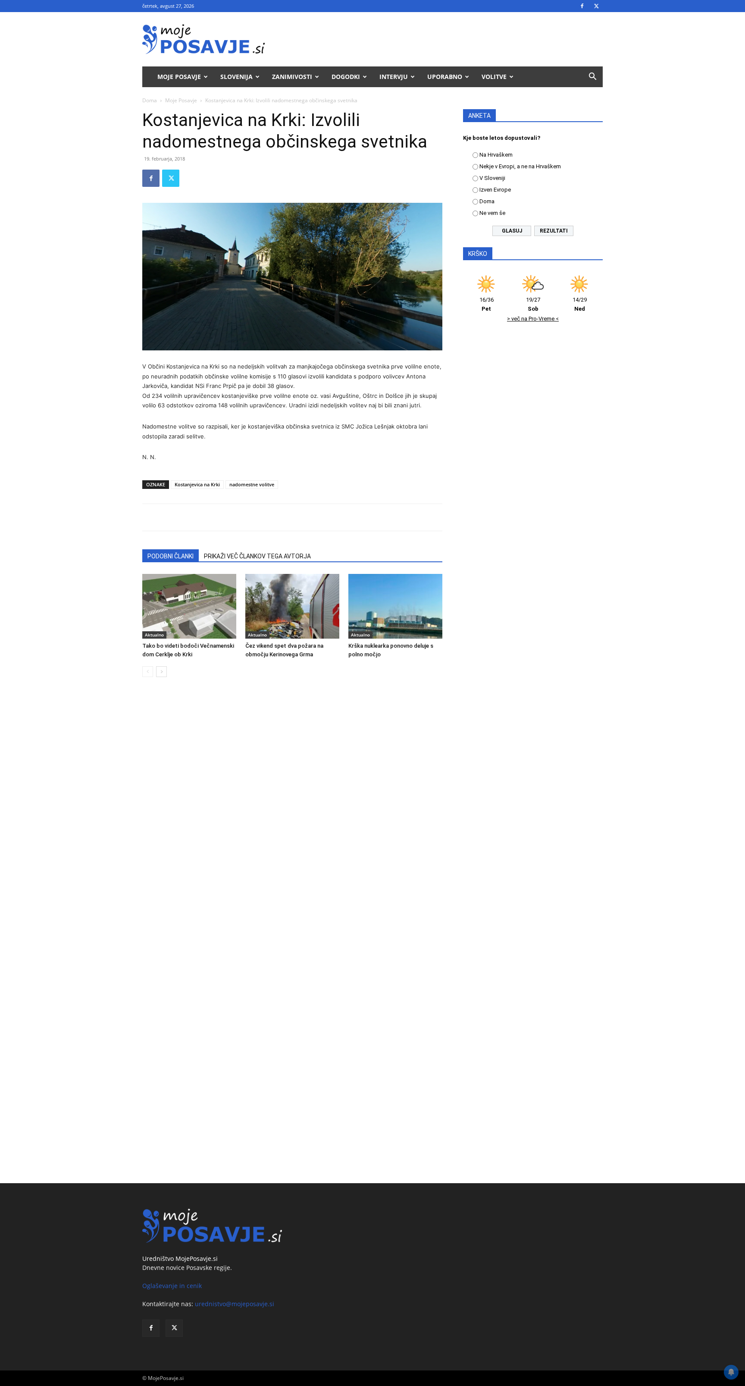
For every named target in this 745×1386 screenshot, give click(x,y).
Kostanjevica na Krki (197, 484)
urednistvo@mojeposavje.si (234, 1304)
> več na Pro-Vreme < (533, 318)
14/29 (580, 304)
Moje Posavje (179, 76)
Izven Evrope (495, 189)
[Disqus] (292, 815)
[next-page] (161, 671)
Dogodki (346, 76)
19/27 (533, 304)
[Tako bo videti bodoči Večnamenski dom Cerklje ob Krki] (189, 606)
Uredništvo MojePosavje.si (180, 1258)
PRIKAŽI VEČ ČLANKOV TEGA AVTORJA (257, 556)
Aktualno (154, 635)
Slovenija (236, 76)
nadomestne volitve (251, 484)
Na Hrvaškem (496, 154)
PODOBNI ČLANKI (170, 556)
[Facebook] (582, 6)
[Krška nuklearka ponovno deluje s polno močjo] (395, 606)
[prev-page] (147, 671)
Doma (149, 100)
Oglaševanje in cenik (172, 1286)
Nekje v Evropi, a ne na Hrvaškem (520, 166)
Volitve (494, 76)
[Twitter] (596, 6)
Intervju (393, 76)
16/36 (486, 304)
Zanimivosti (292, 76)
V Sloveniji (492, 178)
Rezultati (554, 231)
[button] (592, 77)
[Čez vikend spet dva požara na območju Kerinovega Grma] (292, 606)
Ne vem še (492, 213)
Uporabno (444, 76)
